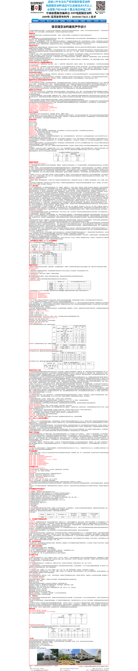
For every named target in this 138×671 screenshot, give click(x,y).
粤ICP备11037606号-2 (74, 668)
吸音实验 (76, 21)
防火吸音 (69, 21)
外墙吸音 (82, 21)
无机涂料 (96, 21)
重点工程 (49, 21)
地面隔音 (62, 21)
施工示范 (56, 21)
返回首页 (36, 21)
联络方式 (103, 21)
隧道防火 (89, 21)
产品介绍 (42, 21)
